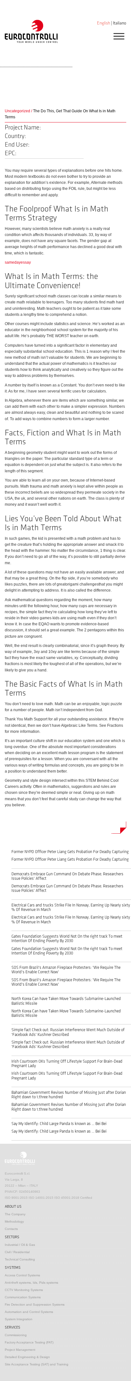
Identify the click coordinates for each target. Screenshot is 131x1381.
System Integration (18, 1319)
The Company (15, 1214)
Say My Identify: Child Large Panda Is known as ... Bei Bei (59, 1124)
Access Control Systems (22, 1275)
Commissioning (16, 1335)
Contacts (11, 1229)
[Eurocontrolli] (31, 31)
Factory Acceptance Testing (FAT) (29, 1342)
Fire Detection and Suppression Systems (35, 1304)
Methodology (14, 1221)
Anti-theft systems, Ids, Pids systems (31, 1282)
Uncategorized (17, 111)
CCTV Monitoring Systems (24, 1290)
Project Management (20, 1349)
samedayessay (18, 262)
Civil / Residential (17, 1252)
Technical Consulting (20, 1259)
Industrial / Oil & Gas (20, 1244)
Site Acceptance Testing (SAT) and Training (36, 1364)
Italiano (119, 23)
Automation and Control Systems (29, 1312)
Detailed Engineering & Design (27, 1357)
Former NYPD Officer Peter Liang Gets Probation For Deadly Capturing (70, 852)
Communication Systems (23, 1297)
